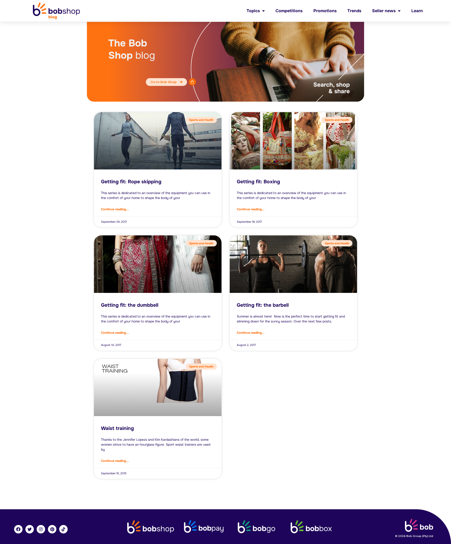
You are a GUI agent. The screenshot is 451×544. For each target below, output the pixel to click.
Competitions (289, 10)
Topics (253, 10)
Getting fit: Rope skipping (131, 182)
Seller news (384, 10)
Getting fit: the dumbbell (129, 305)
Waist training (117, 428)
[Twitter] (29, 529)
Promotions (325, 10)
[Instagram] (41, 529)
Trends (354, 10)
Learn (417, 10)
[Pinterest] (52, 529)
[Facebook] (18, 529)
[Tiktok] (63, 529)
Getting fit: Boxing (258, 182)
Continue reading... (115, 209)
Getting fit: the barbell (263, 305)
